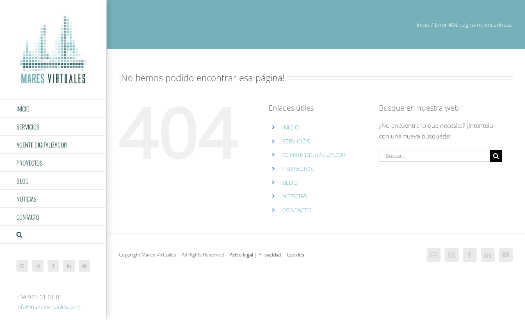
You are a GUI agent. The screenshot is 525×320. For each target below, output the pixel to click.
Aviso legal (241, 254)
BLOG (289, 182)
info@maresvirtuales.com (48, 307)
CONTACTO (297, 210)
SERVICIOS (296, 141)
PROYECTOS (298, 168)
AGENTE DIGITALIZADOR (313, 155)
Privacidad (269, 254)
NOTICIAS (294, 196)
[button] (53, 235)
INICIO (290, 127)
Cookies (295, 254)
